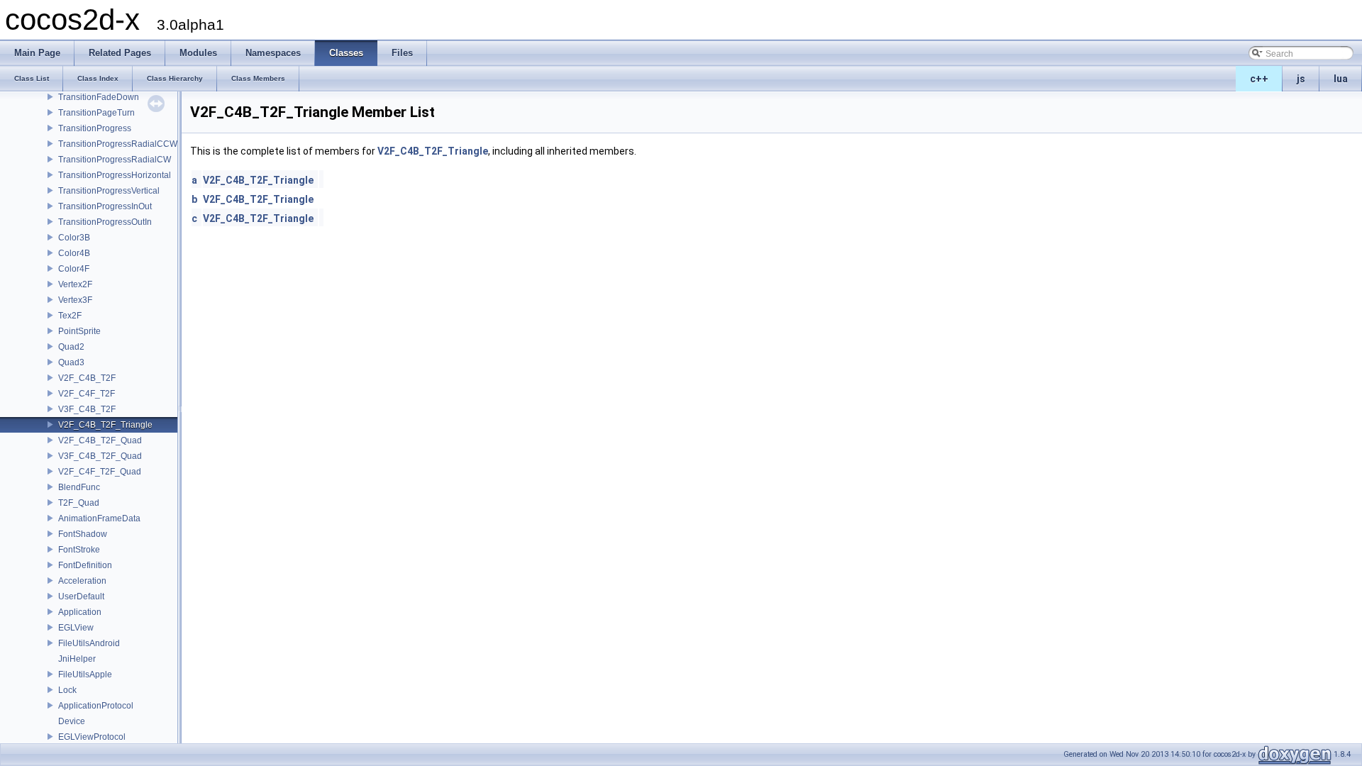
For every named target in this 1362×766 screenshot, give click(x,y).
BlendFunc (79, 487)
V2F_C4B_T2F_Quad (100, 440)
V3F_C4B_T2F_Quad (100, 456)
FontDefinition (85, 565)
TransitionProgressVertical (109, 191)
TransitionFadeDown (98, 97)
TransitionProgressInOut (105, 206)
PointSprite (79, 331)
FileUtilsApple (85, 674)
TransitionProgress (94, 128)
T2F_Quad (78, 503)
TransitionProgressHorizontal (114, 175)
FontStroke (79, 550)
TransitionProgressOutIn (105, 222)
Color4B (74, 253)
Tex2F (70, 316)
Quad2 (71, 347)
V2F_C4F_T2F (86, 394)
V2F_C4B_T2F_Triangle (105, 425)
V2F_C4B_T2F (87, 378)
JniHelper (77, 659)
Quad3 (71, 362)
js (1301, 78)
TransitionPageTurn (96, 113)
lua (1341, 78)
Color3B (74, 238)
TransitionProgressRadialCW (114, 160)
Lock (67, 690)
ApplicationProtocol (95, 706)
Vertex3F (75, 300)
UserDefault (81, 596)
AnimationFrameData (99, 518)
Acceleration (82, 581)
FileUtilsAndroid (89, 643)
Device (71, 721)
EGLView (76, 628)
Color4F (73, 269)
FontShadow (82, 534)
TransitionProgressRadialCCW (117, 144)
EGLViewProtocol (92, 737)
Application (79, 612)
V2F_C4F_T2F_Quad (99, 472)
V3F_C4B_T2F (87, 409)
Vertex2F (75, 284)
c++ (1259, 78)
